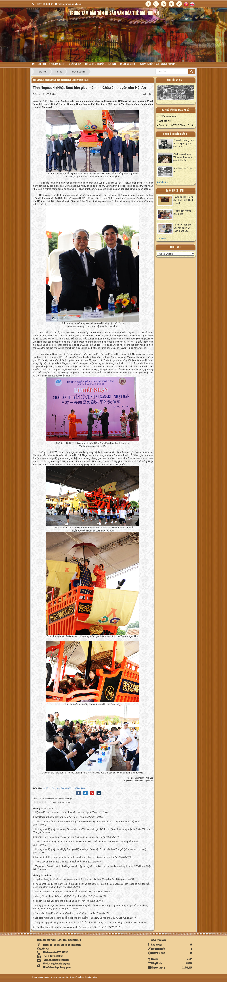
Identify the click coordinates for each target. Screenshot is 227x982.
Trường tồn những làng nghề (182, 212)
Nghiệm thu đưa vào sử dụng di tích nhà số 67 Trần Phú (62, 900)
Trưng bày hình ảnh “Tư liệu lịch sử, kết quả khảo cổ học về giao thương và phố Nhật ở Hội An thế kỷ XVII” (87, 821)
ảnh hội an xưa (175, 80)
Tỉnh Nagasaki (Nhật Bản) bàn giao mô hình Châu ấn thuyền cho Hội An (60, 80)
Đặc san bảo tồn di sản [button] (149, 64)
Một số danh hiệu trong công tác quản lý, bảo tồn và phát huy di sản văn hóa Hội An (76, 856)
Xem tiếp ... (162, 181)
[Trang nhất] (34, 64)
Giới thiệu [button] (42, 64)
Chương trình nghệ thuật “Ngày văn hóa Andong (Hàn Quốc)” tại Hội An (70, 836)
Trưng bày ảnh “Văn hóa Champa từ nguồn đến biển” (61, 861)
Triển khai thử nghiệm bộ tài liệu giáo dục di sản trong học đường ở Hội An (71, 926)
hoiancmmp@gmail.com (70, 3)
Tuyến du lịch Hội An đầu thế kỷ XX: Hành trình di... (183, 200)
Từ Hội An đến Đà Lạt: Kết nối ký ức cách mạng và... (182, 227)
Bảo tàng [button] (112, 64)
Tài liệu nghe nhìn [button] (128, 64)
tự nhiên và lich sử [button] (57, 64)
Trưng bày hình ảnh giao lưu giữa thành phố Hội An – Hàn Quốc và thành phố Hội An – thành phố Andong (87, 841)
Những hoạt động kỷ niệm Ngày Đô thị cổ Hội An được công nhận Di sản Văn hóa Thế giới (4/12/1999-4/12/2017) (90, 849)
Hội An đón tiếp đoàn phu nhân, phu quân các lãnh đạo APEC (65, 812)
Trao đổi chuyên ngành (175, 134)
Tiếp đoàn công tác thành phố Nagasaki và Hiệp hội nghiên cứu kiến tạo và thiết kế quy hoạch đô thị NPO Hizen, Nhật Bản (92, 868)
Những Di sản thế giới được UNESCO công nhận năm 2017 (63, 896)
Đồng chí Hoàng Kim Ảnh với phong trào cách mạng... (183, 143)
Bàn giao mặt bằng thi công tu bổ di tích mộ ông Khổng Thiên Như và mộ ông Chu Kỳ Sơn (78, 917)
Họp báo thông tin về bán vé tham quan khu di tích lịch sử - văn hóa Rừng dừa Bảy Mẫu (78, 879)
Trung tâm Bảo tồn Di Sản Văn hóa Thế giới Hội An (75, 976)
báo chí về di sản (175, 190)
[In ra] (145, 93)
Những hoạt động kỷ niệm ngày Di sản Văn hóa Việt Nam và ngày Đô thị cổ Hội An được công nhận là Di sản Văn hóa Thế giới (91, 831)
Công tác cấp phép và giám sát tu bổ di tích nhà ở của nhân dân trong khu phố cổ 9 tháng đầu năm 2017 (86, 922)
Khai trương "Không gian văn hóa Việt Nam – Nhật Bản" (62, 816)
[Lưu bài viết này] (150, 93)
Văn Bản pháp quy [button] (168, 64)
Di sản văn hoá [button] (75, 64)
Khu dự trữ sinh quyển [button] (95, 64)
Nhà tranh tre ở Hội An (182, 169)
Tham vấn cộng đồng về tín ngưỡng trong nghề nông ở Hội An (65, 913)
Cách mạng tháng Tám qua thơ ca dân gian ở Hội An (183, 157)
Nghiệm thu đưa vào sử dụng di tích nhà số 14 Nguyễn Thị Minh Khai (68, 891)
